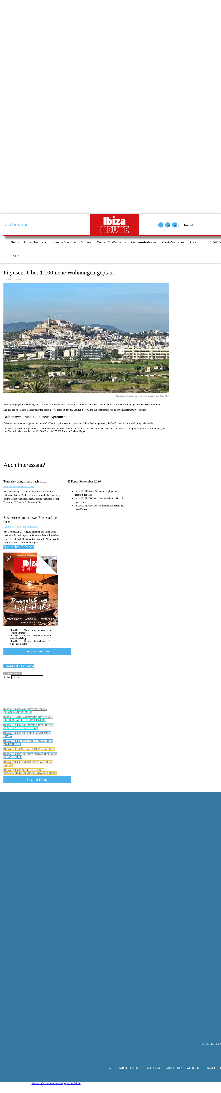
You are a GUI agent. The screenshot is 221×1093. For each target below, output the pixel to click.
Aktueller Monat (13, 673)
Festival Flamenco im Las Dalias (18, 486)
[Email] (68, 445)
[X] (105, 445)
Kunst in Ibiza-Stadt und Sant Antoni (20, 526)
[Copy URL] (55, 445)
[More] (143, 445)
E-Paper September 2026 (84, 481)
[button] (56, 1083)
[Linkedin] (130, 445)
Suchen (7, 677)
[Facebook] (93, 445)
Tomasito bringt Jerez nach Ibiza (24, 481)
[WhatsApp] (118, 445)
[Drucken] (80, 445)
